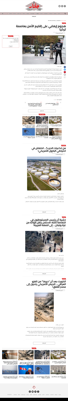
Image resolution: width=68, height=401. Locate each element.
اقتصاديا (50, 13)
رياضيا (24, 13)
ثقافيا (28, 13)
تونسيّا (55, 13)
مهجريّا (37, 13)
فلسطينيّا (32, 13)
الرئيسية (65, 20)
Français (34, 16)
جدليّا (15, 13)
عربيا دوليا (19, 13)
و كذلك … (10, 13)
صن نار (55, 99)
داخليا (41, 13)
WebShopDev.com (44, 399)
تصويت (11, 46)
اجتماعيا (45, 13)
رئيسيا (59, 13)
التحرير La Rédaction (59, 33)
